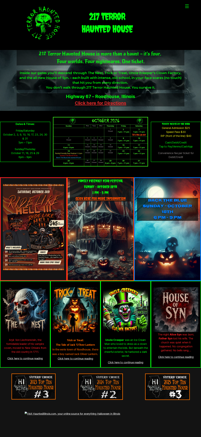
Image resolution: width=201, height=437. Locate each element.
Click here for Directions (100, 103)
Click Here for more (100, 198)
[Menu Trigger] (187, 6)
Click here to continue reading (25, 358)
